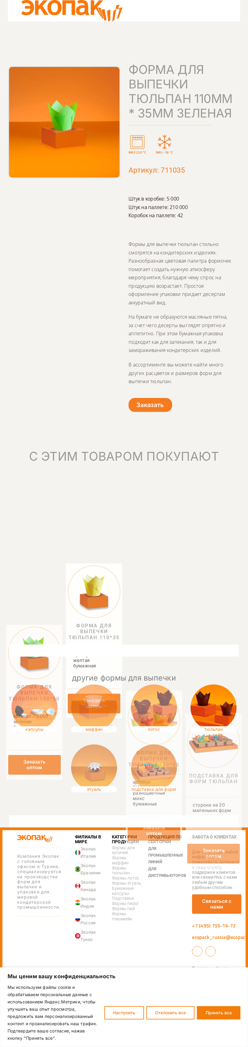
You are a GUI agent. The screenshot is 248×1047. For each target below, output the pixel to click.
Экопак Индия (88, 902)
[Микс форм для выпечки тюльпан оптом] (154, 575)
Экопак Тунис (88, 935)
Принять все (219, 1012)
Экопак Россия (88, 919)
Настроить (124, 1012)
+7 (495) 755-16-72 (214, 925)
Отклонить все (170, 1012)
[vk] (197, 951)
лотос (154, 729)
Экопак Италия (88, 852)
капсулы (34, 729)
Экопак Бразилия (90, 869)
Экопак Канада (88, 886)
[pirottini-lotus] (154, 687)
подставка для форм (154, 789)
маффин (94, 729)
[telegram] (210, 951)
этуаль (94, 789)
